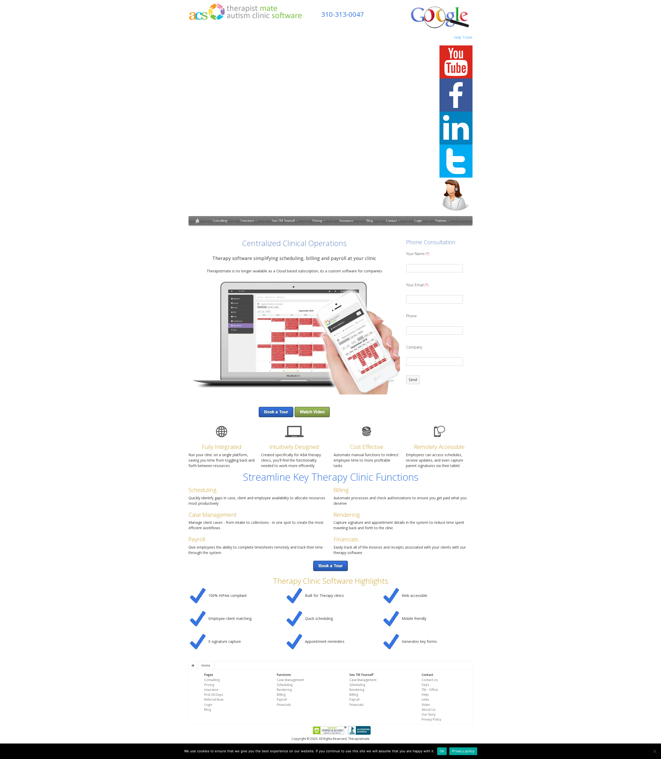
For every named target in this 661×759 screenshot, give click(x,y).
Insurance (346, 221)
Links (425, 699)
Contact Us (430, 680)
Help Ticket (463, 37)
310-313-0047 (342, 14)
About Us (428, 709)
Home (205, 665)
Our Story (429, 714)
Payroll (282, 699)
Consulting (220, 221)
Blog (369, 221)
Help (425, 694)
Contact (391, 221)
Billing (281, 694)
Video (426, 704)
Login (418, 221)
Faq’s (425, 685)
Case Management (290, 680)
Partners (441, 221)
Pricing (317, 221)
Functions (247, 221)
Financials (284, 704)
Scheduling (285, 685)
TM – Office (430, 689)
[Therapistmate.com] (197, 221)
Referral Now (213, 699)
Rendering (284, 689)
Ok (442, 751)
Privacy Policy (431, 719)
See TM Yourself (283, 221)
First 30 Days (213, 694)
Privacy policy (463, 751)
